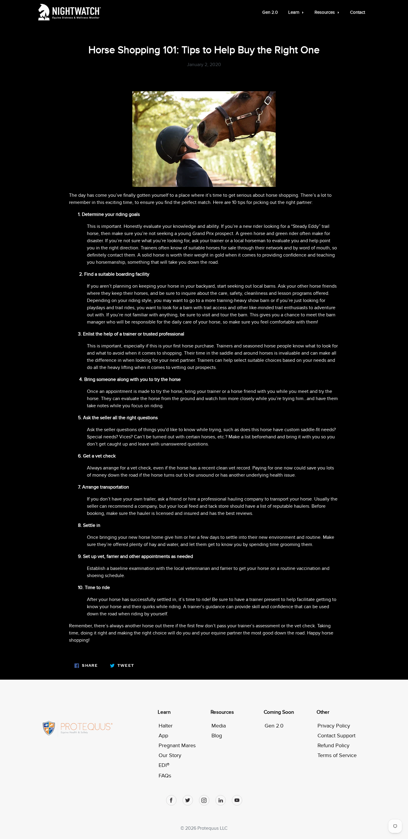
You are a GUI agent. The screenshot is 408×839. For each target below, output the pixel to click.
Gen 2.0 (270, 12)
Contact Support (336, 736)
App (163, 736)
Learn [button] (294, 12)
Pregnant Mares (177, 745)
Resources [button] (325, 12)
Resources (222, 712)
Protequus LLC (212, 828)
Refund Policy (333, 745)
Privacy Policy (333, 726)
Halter (166, 726)
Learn (164, 712)
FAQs (165, 776)
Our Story (170, 755)
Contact (357, 12)
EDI (164, 765)
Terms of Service (337, 755)
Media (218, 726)
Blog (216, 736)
